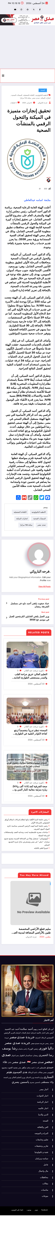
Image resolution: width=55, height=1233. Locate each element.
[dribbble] (27, 9)
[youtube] (15, 9)
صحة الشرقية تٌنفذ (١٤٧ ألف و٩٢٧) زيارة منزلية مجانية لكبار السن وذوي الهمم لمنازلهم (29, 788)
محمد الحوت (12, 1059)
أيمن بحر (50, 1024)
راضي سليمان (22, 1041)
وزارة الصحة (39, 1069)
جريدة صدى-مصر (22, 1028)
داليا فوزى (46, 1040)
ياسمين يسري (20, 1073)
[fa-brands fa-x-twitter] (34, 9)
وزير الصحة (7, 1069)
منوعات (45, 1188)
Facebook (44, 1202)
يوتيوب (29, 1202)
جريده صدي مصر (17, 1034)
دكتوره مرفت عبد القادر (34, 670)
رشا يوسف (9, 1040)
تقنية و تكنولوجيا (41, 1144)
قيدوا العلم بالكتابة (41, 848)
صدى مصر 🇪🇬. (35, 1054)
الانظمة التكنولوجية (41, 95)
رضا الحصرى (46, 1047)
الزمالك (43, 1029)
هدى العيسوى (19, 1064)
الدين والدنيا (43, 1106)
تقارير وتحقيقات (41, 1137)
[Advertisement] (27, 47)
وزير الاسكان (30, 1069)
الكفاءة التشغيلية (28, 95)
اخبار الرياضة (42, 1093)
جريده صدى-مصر (37, 1035)
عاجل (28, 884)
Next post (45, 612)
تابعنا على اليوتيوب (17, 1202)
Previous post (43, 599)
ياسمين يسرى (35, 1074)
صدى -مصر (36, 98)
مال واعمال (43, 1163)
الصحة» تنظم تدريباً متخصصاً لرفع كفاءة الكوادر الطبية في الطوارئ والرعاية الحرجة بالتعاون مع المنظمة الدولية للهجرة (29, 732)
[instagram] (21, 9)
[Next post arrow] (6, 618)
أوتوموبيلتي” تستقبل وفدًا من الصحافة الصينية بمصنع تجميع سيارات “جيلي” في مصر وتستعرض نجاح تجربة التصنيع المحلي (27, 841)
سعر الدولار (15, 1047)
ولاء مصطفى (47, 1074)
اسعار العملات (25, 1025)
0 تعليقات (13, 103)
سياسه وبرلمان (41, 1150)
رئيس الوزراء (33, 1040)
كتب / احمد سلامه (33, 1059)
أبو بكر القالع (48, 1020)
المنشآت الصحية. (16, 95)
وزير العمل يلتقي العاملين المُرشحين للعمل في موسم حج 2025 (29, 618)
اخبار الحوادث (42, 1087)
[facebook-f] (40, 9)
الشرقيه (37, 1030)
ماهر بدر (22, 1059)
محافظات (44, 1169)
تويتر (36, 1202)
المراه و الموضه (41, 1125)
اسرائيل (33, 1024)
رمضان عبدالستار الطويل (29, 1047)
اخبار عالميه (41, 1024)
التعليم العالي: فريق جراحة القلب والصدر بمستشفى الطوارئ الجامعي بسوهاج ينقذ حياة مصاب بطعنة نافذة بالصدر (29, 676)
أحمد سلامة (26, 1021)
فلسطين (42, 1059)
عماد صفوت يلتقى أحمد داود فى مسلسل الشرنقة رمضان (30, 605)
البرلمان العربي (16, 1024)
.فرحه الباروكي (43, 103)
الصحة (43, 90)
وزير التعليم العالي (18, 1069)
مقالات (40, 1064)
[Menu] (3, 75)
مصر (44, 1064)
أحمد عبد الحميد (12, 1020)
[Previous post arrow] (6, 603)
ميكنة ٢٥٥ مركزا (25, 98)
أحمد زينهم (37, 1021)
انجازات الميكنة (46, 98)
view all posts (44, 586)
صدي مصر (19, 1054)
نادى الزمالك (32, 1064)
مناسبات (44, 1181)
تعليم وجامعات (42, 1131)
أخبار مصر (43, 1081)
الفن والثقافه (42, 1118)
